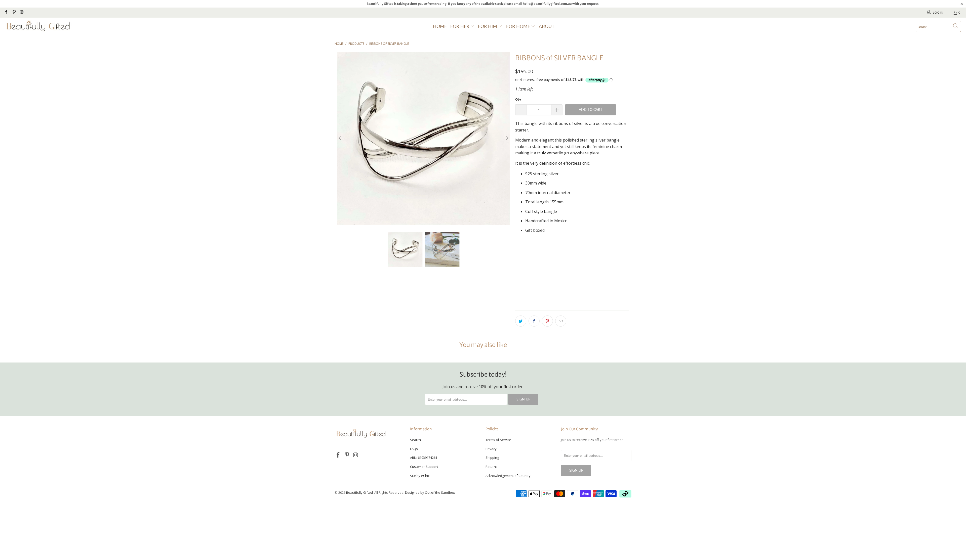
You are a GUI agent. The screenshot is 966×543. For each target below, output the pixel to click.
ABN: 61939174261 (423, 457)
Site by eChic (419, 475)
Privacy (491, 448)
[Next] (506, 138)
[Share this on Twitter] (520, 321)
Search (415, 439)
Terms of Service (498, 439)
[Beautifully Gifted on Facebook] (6, 12)
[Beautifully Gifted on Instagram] (22, 12)
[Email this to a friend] (560, 321)
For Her (460, 26)
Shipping (492, 457)
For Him (488, 26)
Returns (492, 466)
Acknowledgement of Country (508, 475)
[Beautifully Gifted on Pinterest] (14, 12)
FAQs (414, 448)
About (546, 26)
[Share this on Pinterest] (547, 321)
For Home (518, 26)
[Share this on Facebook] (534, 321)
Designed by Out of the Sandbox (430, 492)
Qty (518, 99)
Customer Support (424, 466)
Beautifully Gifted (359, 492)
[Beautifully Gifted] (38, 26)
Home (440, 26)
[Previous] (341, 138)
